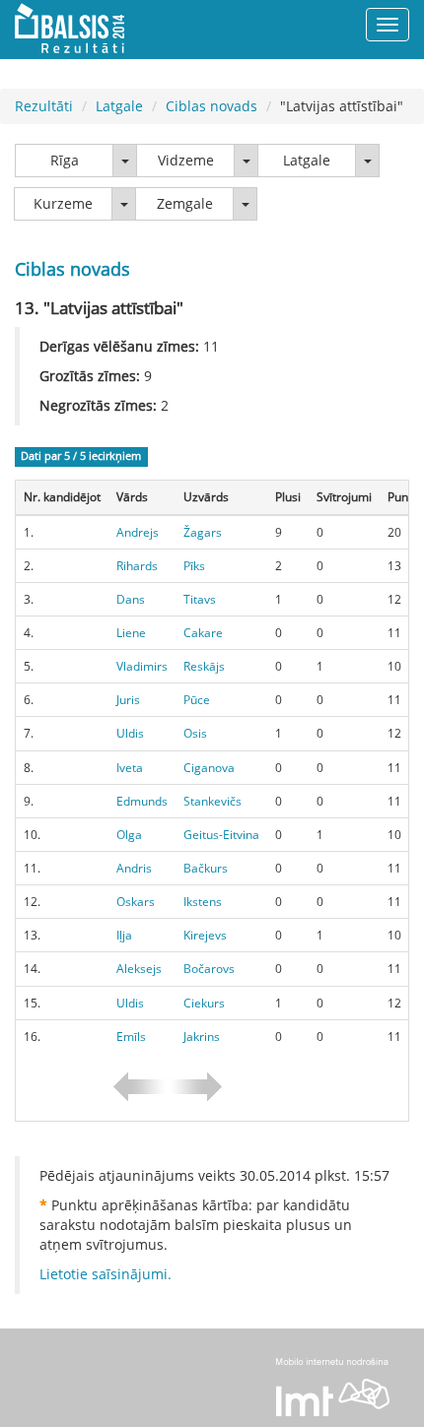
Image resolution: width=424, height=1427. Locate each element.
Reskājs (204, 666)
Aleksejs (139, 968)
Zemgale (185, 203)
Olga (129, 834)
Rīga (64, 160)
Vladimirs (142, 666)
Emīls (131, 1036)
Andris (134, 868)
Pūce (196, 699)
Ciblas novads (211, 106)
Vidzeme (186, 160)
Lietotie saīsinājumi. (105, 1274)
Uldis (130, 733)
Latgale (119, 106)
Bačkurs (205, 868)
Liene (131, 632)
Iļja (124, 935)
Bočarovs (209, 968)
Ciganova (209, 767)
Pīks (194, 565)
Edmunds (142, 801)
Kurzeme (63, 203)
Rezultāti (44, 106)
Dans (130, 599)
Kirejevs (205, 935)
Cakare (203, 632)
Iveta (129, 767)
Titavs (199, 599)
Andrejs (137, 532)
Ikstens (202, 901)
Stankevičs (212, 801)
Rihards (137, 565)
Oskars (135, 901)
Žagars (202, 532)
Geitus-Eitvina (221, 834)
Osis (195, 733)
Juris (128, 699)
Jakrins (201, 1036)
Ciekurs (204, 1003)
